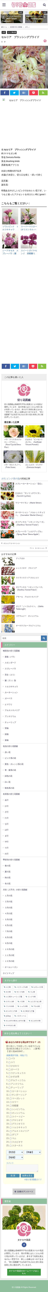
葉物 (7, 740)
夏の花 (7, 872)
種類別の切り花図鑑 (11, 651)
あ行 (7, 800)
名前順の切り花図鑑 (11, 794)
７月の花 (8, 931)
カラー (15, 1102)
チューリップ (10, 722)
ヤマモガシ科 (11, 1025)
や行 (7, 842)
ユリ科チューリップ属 (14, 997)
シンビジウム (18, 1109)
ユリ (13, 1062)
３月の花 (8, 907)
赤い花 (7, 752)
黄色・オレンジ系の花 (14, 764)
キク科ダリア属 (28, 1011)
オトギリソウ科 (11, 1011)
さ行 (3, 32)
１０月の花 (9, 949)
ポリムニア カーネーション (12, 543)
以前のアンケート (25, 1191)
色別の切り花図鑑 (10, 746)
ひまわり (15, 1066)
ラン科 (32, 992)
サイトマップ (8, 973)
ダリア (15, 1135)
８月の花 (8, 937)
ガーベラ (8, 698)
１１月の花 (9, 955)
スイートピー (18, 1116)
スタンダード (10, 663)
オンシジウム (18, 1113)
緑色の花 (8, 776)
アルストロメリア (12, 710)
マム (14, 1138)
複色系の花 (9, 788)
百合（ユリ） (10, 675)
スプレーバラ (10, 669)
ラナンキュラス (18, 1073)
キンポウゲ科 (36, 1021)
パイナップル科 (22, 987)
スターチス (17, 1145)
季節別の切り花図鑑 (11, 860)
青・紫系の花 (10, 770)
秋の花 (7, 877)
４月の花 (8, 913)
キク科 (8, 992)
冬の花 (7, 883)
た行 (7, 818)
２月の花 (8, 901)
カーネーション (11, 692)
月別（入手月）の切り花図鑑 (15, 890)
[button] (3, 17)
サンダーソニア (19, 1095)
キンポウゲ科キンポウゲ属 (15, 1021)
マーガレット (18, 1098)
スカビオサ (17, 1142)
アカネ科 (36, 1006)
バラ (13, 1058)
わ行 (7, 854)
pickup (8, 1016)
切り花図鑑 (24, 400)
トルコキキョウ (11, 686)
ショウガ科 (24, 1006)
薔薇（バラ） (10, 657)
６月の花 (8, 925)
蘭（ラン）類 (10, 680)
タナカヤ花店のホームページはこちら (24, 1272)
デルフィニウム (18, 1080)
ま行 (7, 836)
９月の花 (8, 943)
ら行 (7, 848)
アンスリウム (10, 716)
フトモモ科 (10, 1006)
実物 (7, 728)
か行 (7, 806)
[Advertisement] (24, 285)
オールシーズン (11, 967)
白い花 (7, 782)
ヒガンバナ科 (38, 987)
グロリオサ (17, 1120)
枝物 (7, 734)
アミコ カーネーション (37, 548)
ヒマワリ (8, 704)
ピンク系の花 (12, 32)
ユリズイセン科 (35, 1001)
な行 (7, 824)
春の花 (7, 866)
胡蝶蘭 (15, 1106)
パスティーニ (21, 1016)
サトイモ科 (21, 992)
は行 (7, 830)
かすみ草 (15, 1076)
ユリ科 (8, 987)
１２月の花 (9, 961)
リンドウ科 (32, 997)
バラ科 (22, 1001)
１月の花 (8, 895)
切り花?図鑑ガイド (34, 1179)
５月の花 (8, 919)
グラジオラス (18, 1124)
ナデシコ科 (10, 1001)
